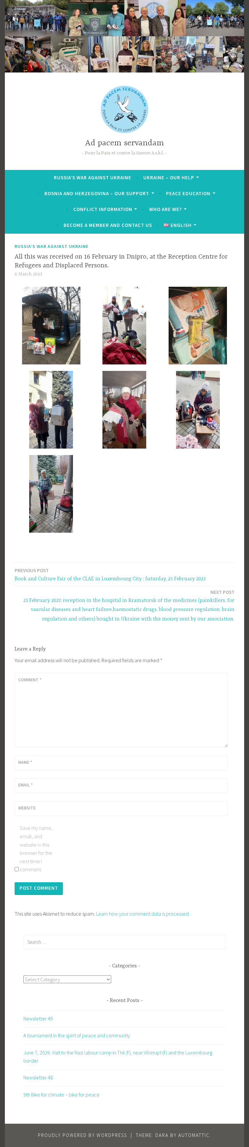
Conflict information (102, 209)
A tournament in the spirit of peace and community (76, 1035)
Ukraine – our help (168, 177)
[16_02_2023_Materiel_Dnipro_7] (51, 410)
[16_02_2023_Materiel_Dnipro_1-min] (51, 325)
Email (25, 785)
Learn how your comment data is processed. (143, 913)
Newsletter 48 (38, 1077)
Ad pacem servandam (124, 143)
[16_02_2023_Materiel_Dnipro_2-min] (124, 325)
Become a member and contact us (108, 225)
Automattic (194, 1135)
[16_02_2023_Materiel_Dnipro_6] (124, 410)
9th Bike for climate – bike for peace (61, 1094)
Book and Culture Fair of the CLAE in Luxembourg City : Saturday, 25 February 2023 (110, 574)
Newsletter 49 (38, 1018)
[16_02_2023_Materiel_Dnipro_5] (197, 410)
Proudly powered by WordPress (82, 1135)
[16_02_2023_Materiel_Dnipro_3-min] (197, 325)
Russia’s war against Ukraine (92, 177)
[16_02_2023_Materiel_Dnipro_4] (51, 494)
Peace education (188, 193)
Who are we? (165, 209)
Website (27, 808)
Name (25, 762)
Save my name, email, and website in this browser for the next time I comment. (36, 849)
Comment (30, 680)
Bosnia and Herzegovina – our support (96, 193)
